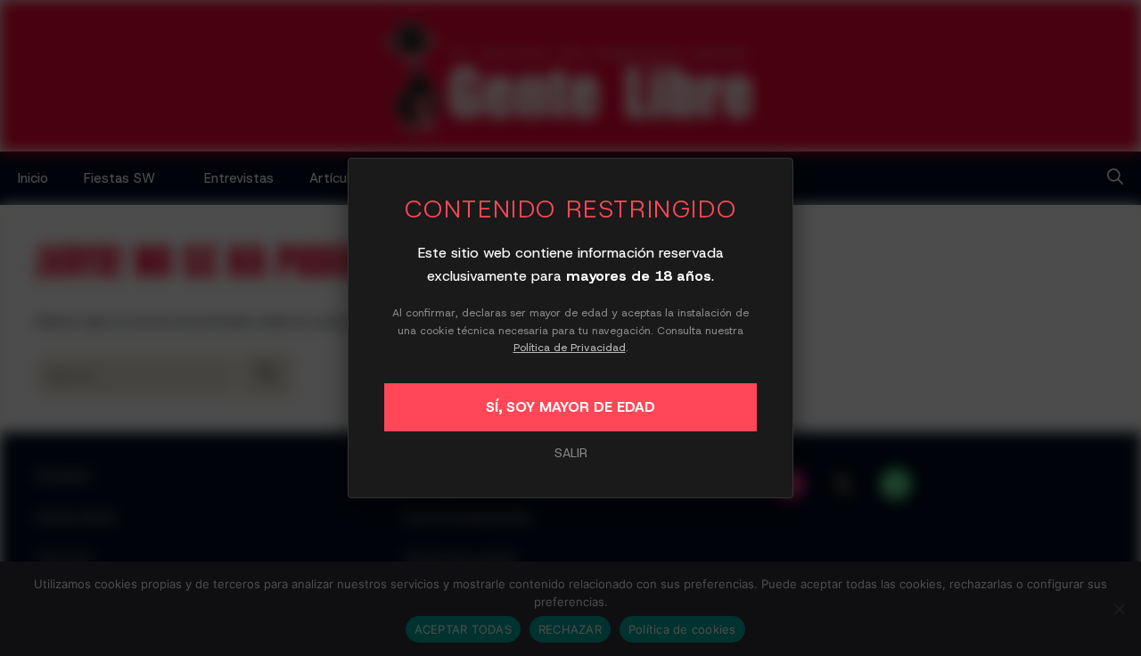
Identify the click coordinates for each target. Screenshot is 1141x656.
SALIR (570, 453)
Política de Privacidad (569, 347)
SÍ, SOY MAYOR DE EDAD (570, 407)
